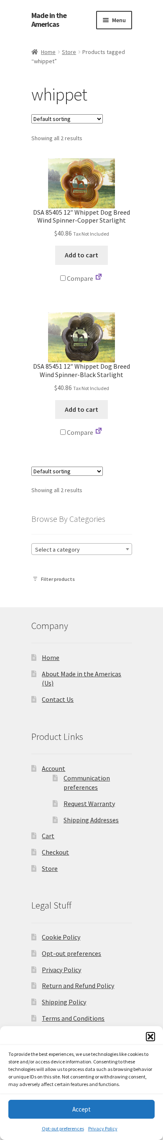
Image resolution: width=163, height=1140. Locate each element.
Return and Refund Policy (78, 985)
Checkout (55, 852)
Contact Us (58, 699)
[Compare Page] (98, 278)
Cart (48, 836)
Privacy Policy (102, 1128)
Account (53, 768)
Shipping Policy (64, 1002)
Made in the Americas (48, 19)
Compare (79, 278)
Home (48, 52)
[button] (150, 1036)
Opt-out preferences (63, 1128)
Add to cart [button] (81, 255)
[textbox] (82, 549)
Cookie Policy (61, 937)
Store (69, 52)
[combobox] (81, 549)
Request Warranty (89, 803)
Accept (81, 1109)
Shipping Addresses (91, 820)
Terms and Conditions (73, 1018)
